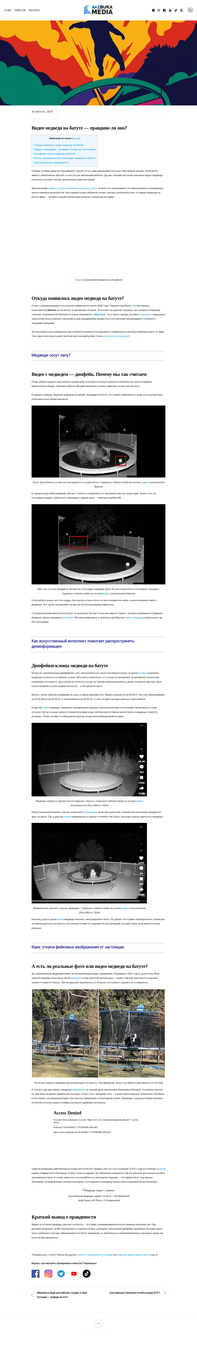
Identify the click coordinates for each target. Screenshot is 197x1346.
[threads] (181, 9)
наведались (78, 1089)
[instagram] (159, 9)
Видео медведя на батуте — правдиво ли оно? (79, 128)
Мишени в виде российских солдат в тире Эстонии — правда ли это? (62, 1295)
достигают (68, 617)
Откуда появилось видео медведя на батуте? (58, 145)
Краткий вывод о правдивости (50, 162)
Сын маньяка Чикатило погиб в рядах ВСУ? (134, 1292)
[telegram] (153, 9)
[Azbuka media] (98, 12)
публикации (90, 812)
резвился (76, 978)
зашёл (159, 1168)
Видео (78, 279)
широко (52, 188)
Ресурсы (34, 10)
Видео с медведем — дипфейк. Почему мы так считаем (64, 149)
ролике (143, 672)
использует (145, 314)
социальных (84, 188)
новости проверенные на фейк (94, 1254)
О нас (7, 10)
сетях (94, 188)
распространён (66, 188)
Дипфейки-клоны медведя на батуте (54, 153)
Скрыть (76, 138)
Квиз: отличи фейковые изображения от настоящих (78, 947)
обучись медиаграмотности (133, 1254)
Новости (20, 10)
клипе (45, 707)
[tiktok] (175, 9)
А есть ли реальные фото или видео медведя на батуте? (64, 158)
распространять (111, 336)
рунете (126, 336)
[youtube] (170, 9)
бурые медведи (134, 617)
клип (133, 305)
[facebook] (164, 9)
